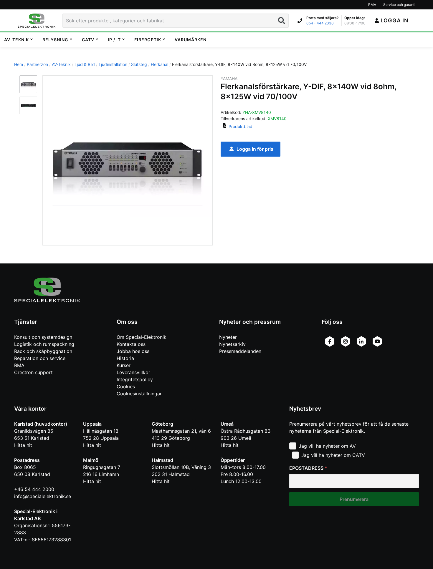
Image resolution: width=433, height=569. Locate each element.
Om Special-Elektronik (141, 337)
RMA (19, 365)
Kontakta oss (131, 344)
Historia (125, 358)
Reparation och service (39, 358)
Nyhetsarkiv (232, 344)
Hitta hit (23, 445)
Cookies (126, 386)
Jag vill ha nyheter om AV (327, 446)
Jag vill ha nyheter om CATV (333, 455)
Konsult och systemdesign (43, 337)
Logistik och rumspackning (44, 344)
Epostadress (308, 468)
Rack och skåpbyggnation (43, 351)
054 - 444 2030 (320, 23)
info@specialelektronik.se (42, 496)
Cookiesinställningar (139, 394)
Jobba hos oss (133, 351)
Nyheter (228, 337)
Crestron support (33, 372)
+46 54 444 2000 (34, 489)
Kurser (123, 365)
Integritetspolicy (135, 379)
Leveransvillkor (133, 372)
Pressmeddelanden (240, 351)
